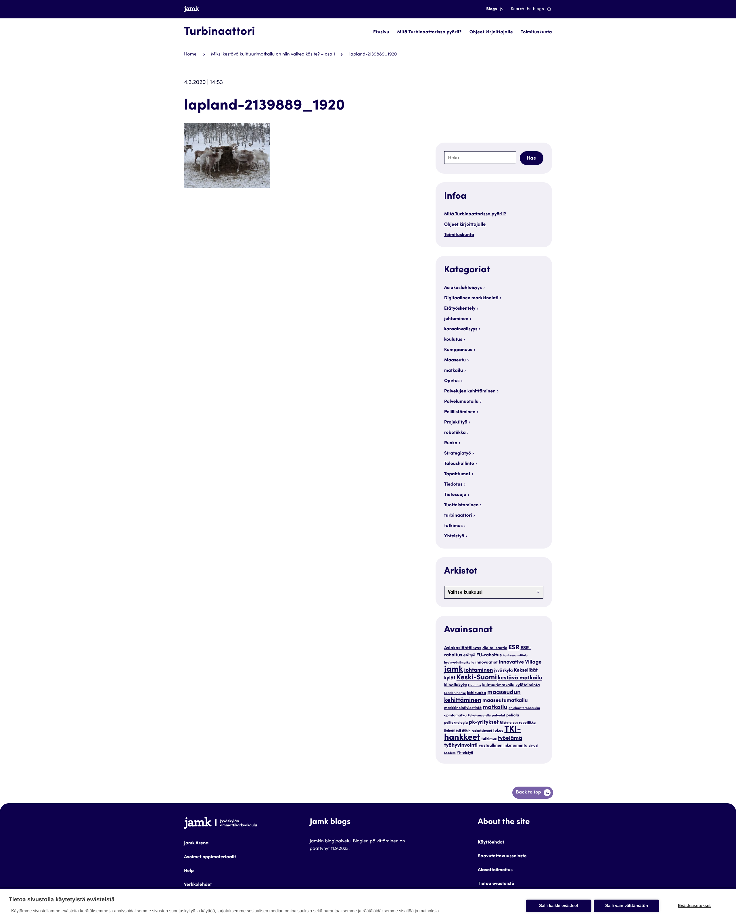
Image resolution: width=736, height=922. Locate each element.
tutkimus (453, 526)
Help (189, 871)
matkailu (453, 371)
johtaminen (456, 319)
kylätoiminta (527, 685)
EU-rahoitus (489, 655)
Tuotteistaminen (461, 505)
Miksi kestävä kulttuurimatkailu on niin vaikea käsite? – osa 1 (273, 54)
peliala (512, 716)
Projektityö (455, 422)
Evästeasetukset (694, 905)
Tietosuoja (455, 495)
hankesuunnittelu (515, 655)
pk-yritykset (484, 722)
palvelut (498, 716)
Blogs (492, 9)
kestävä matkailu (520, 678)
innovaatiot (486, 663)
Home (190, 54)
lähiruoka (476, 693)
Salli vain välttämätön (626, 905)
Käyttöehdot (491, 842)
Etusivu (381, 32)
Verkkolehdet (198, 885)
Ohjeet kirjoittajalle (491, 32)
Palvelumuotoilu (461, 402)
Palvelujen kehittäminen (470, 391)
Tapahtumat (457, 474)
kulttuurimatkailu (498, 685)
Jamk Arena (196, 843)
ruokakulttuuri (481, 731)
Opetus (452, 381)
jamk (453, 670)
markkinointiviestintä (463, 708)
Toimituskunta (536, 32)
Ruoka (450, 443)
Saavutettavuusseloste (502, 856)
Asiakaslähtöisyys (463, 288)
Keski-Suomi (477, 677)
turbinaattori (458, 515)
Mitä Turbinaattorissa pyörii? (429, 32)
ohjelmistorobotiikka (524, 708)
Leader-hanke (455, 693)
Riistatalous (509, 723)
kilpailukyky (455, 685)
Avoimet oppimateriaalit (210, 857)
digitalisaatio (494, 648)
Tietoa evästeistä (496, 884)
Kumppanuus (458, 350)
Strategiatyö (457, 453)
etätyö (469, 655)
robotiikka (455, 433)
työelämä (510, 738)
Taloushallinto (459, 464)
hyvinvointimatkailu (459, 663)
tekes (498, 731)
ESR (514, 648)
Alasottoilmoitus (495, 870)
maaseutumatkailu (505, 701)
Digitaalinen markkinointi (471, 298)
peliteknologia (456, 723)
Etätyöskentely (460, 308)
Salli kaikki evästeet (558, 905)
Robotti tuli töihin (457, 731)
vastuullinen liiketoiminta (503, 746)
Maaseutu (455, 360)
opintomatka (455, 716)
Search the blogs (527, 9)
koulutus (453, 340)
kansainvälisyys (461, 329)
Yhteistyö (454, 536)
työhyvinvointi (461, 745)
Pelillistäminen (460, 412)
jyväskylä (503, 671)
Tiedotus (453, 484)
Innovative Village (520, 662)
